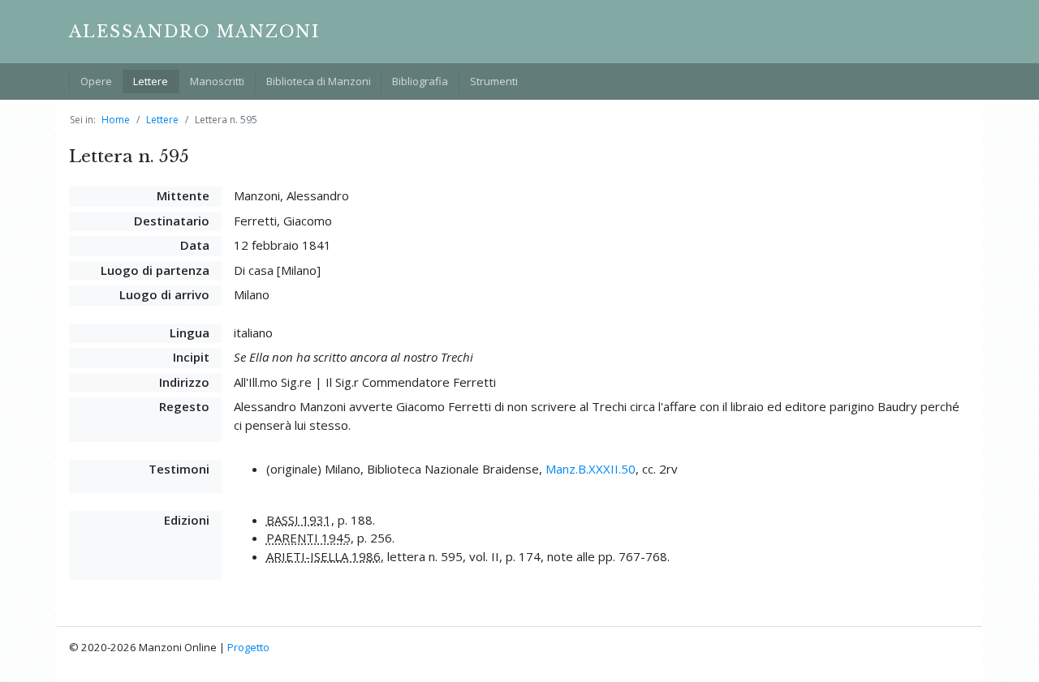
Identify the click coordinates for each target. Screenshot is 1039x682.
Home (115, 120)
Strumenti (494, 81)
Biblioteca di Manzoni (318, 81)
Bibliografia (420, 81)
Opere (96, 81)
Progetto (248, 647)
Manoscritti (217, 81)
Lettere (150, 81)
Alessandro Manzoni (194, 31)
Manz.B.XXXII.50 (590, 469)
